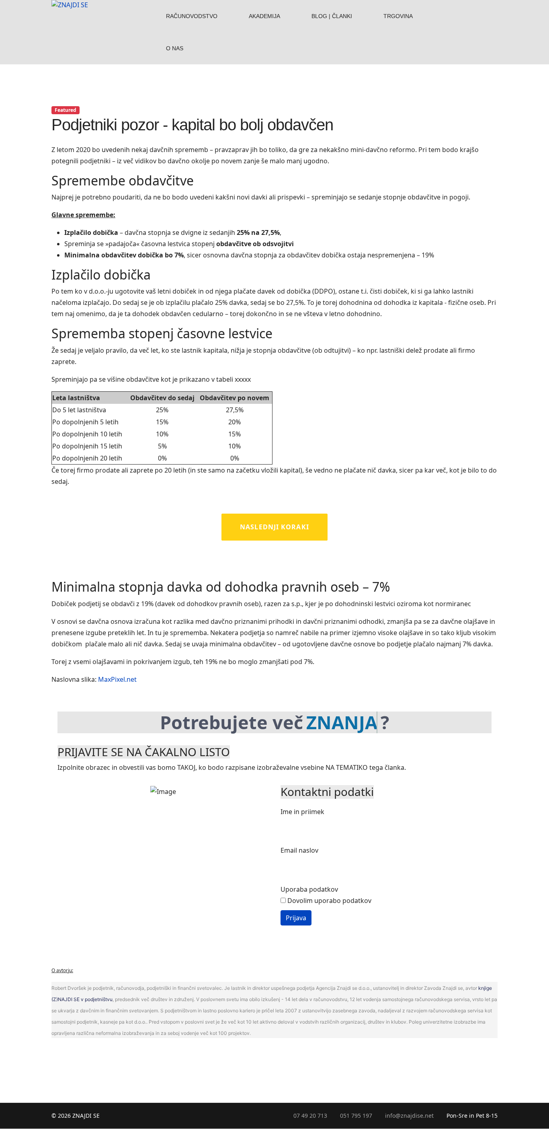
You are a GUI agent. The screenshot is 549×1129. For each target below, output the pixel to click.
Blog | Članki (331, 16)
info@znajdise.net (409, 1115)
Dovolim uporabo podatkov (328, 900)
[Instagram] (485, 19)
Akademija (264, 16)
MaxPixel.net (117, 679)
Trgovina (398, 16)
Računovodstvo (191, 16)
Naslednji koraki (274, 526)
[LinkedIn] (474, 19)
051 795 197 (356, 1115)
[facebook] (474, 4)
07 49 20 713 (310, 1115)
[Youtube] (485, 4)
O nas (174, 48)
